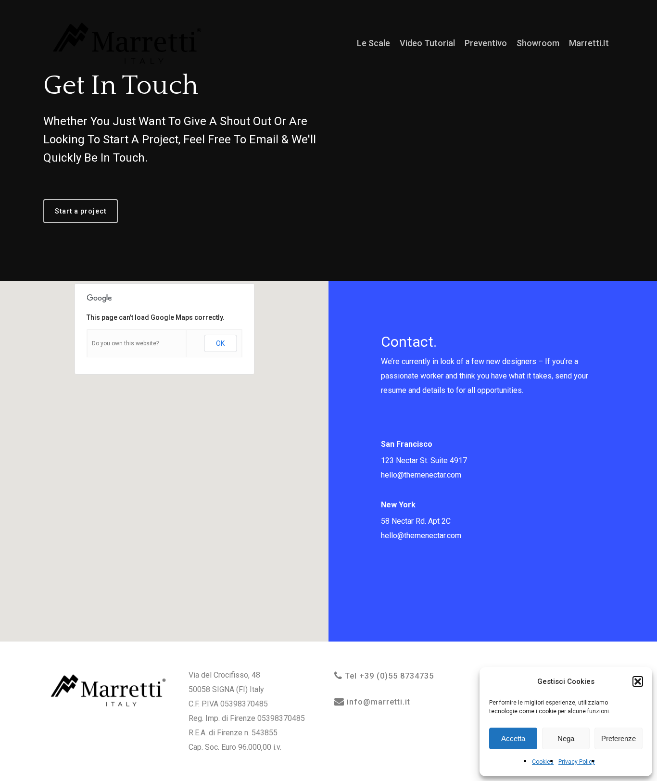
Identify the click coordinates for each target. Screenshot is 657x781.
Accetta (513, 738)
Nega (565, 738)
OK (220, 343)
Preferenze (618, 738)
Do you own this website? (125, 343)
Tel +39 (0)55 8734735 (388, 675)
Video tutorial (427, 43)
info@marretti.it (377, 701)
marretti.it (589, 43)
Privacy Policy (576, 761)
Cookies (543, 761)
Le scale (373, 43)
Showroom (538, 43)
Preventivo (486, 43)
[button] (638, 681)
